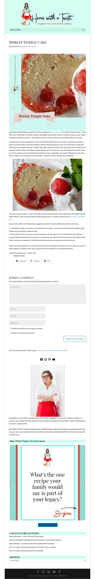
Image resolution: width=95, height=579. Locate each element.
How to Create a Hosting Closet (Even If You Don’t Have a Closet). (32, 547)
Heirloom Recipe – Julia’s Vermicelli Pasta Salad (26, 536)
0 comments (31, 46)
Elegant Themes (43, 576)
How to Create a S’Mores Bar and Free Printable (26, 551)
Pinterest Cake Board (77, 217)
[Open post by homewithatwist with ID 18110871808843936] (47, 482)
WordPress (63, 576)
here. (11, 219)
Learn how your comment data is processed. (52, 350)
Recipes (22, 46)
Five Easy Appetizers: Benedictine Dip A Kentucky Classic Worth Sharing (35, 540)
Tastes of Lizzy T (55, 132)
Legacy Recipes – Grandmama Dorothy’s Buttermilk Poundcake (31, 543)
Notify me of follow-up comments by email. (27, 328)
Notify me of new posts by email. (23, 333)
